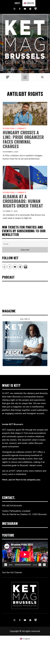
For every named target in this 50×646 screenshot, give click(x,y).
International (9, 128)
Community (21, 128)
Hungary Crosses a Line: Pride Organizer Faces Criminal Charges (23, 139)
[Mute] (39, 564)
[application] (25, 554)
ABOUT (17, 3)
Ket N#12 (25, 319)
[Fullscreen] (44, 564)
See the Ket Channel (12, 572)
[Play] (5, 564)
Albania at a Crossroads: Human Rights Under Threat (23, 201)
